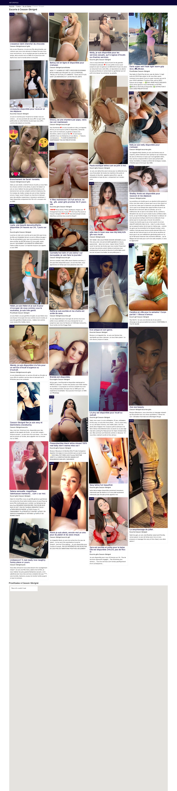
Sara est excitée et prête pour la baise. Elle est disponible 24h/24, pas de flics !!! (107, 549)
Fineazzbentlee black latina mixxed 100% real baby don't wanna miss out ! (68, 444)
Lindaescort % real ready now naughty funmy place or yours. (27, 561)
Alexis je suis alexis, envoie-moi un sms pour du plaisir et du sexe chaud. (68, 533)
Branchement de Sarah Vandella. (25, 179)
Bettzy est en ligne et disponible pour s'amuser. (67, 64)
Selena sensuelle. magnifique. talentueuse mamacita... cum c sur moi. (28, 492)
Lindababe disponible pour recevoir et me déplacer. (27, 110)
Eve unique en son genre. (101, 330)
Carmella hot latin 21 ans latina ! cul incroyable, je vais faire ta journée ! (66, 254)
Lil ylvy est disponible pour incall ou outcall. (106, 413)
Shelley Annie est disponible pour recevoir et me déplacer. (145, 194)
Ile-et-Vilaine (27, 6)
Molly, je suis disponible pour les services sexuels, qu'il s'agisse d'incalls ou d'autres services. (107, 54)
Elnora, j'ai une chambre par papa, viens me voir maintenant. (68, 121)
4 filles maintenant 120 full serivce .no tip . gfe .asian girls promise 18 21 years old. (68, 201)
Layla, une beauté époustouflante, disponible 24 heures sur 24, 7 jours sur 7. (28, 227)
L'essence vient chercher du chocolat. (27, 44)
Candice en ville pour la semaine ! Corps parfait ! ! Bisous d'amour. (148, 313)
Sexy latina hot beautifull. (101, 485)
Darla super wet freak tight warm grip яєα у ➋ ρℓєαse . (147, 67)
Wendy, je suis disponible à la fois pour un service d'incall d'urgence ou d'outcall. (28, 367)
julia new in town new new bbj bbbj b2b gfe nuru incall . (108, 233)
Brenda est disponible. (60, 377)
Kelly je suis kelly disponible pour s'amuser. (145, 146)
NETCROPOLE (13, 3)
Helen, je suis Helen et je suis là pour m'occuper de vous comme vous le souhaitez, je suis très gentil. (26, 308)
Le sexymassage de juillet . (142, 529)
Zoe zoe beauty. (137, 407)
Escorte (11, 6)
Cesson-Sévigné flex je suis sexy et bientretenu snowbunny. (26, 423)
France (18, 6)
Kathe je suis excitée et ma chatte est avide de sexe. (67, 312)
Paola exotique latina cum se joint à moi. (108, 165)
